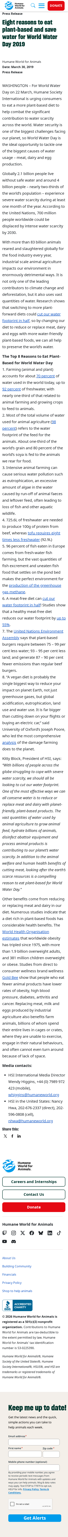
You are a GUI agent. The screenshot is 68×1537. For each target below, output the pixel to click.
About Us (8, 1258)
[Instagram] (13, 1233)
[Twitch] (4, 1233)
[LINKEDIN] (19, 1136)
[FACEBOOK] (12, 1136)
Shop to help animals (17, 1291)
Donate (56, 6)
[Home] (17, 1166)
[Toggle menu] (42, 6)
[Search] (35, 6)
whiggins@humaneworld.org (33, 1094)
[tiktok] (59, 1233)
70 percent (45, 376)
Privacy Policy (12, 1283)
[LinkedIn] (50, 1233)
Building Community (16, 1266)
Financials (9, 1274)
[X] (5, 1136)
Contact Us (34, 1194)
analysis (9, 742)
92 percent (11, 389)
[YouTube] (4, 1241)
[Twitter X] (22, 1233)
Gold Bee (10, 977)
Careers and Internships (34, 1181)
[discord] (13, 1241)
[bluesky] (41, 1233)
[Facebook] (31, 1233)
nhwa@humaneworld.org (30, 1121)
